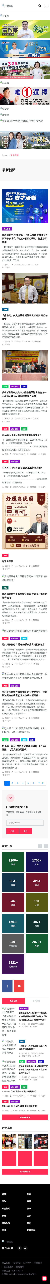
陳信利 (7, 620)
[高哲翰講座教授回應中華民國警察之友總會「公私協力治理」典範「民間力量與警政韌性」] (25, 1141)
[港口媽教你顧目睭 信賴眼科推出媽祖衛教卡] (25, 631)
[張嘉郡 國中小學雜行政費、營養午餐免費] (25, 121)
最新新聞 (13, 1001)
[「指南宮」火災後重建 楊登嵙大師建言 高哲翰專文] (25, 288)
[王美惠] (25, 16)
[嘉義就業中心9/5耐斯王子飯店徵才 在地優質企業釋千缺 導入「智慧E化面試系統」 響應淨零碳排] (25, 206)
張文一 (7, 265)
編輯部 (7, 566)
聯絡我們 (38, 1263)
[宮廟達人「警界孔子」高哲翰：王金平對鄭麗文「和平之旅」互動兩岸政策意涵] (41, 1158)
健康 (24, 638)
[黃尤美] (25, 69)
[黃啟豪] (25, 29)
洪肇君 (7, 664)
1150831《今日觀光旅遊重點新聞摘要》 (22, 435)
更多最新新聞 (25, 1117)
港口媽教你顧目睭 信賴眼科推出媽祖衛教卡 (23, 644)
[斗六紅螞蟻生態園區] (25, 96)
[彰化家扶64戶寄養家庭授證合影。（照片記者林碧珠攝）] (9, 1158)
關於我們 (27, 1263)
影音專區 (31, 1230)
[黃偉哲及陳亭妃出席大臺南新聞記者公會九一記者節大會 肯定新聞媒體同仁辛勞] (25, 365)
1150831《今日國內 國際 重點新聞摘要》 (22, 468)
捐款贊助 (17, 1263)
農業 (5, 686)
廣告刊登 (6, 1263)
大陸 (29, 1223)
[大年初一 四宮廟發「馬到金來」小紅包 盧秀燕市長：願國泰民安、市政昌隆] (41, 1141)
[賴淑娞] (25, 115)
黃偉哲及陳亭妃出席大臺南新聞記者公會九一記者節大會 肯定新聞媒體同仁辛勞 (33, 1069)
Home (4, 155)
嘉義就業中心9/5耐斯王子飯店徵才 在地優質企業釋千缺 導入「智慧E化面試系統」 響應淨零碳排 (25, 238)
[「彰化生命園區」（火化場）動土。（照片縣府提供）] (25, 1158)
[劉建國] (25, 83)
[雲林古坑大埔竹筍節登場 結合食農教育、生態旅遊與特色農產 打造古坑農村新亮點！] (25, 676)
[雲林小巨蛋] (25, 140)
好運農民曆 (7, 561)
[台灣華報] (7, 6)
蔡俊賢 (7, 419)
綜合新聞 (7, 229)
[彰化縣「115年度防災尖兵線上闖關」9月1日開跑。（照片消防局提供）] (25, 730)
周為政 (7, 772)
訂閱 (12, 831)
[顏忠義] (25, 49)
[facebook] (7, 986)
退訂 (25, 831)
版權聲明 (20, 1267)
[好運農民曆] (25, 521)
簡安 (6, 454)
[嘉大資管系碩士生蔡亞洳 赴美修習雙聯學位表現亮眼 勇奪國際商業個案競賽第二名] (9, 1141)
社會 (5, 386)
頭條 (5, 429)
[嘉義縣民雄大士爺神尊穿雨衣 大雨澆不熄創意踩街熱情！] (25, 578)
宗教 (5, 588)
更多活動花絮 (25, 1172)
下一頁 (41, 783)
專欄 (5, 309)
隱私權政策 (8, 1267)
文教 (24, 386)
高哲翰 (7, 342)
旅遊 (24, 429)
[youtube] (19, 986)
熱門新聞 (36, 1001)
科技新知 (6, 1223)
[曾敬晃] (25, 109)
